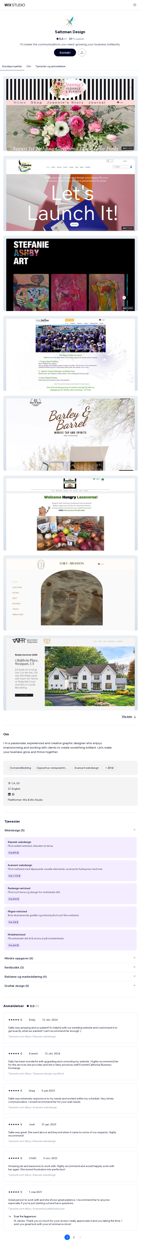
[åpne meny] (135, 5)
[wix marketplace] (14, 5)
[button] (70, 113)
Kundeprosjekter (12, 66)
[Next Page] (80, 1237)
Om (28, 66)
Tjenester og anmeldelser (50, 66)
